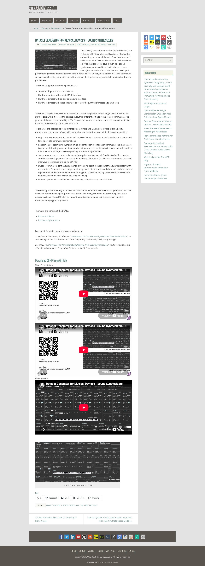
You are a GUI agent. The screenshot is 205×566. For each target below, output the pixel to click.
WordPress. (113, 562)
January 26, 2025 (66, 44)
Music (100, 551)
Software (95, 44)
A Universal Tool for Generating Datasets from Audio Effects (99, 236)
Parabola (101, 562)
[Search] (169, 60)
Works (104, 44)
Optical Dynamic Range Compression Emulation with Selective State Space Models (109, 519)
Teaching (121, 551)
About (82, 551)
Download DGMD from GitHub (51, 261)
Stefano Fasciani (43, 8)
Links (131, 551)
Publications (56, 28)
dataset (49, 505)
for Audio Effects (46, 216)
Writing (45, 28)
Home (35, 28)
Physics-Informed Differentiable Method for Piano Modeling (156, 167)
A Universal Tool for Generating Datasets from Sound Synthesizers (77, 244)
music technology (90, 505)
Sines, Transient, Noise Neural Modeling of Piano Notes (56, 519)
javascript (57, 505)
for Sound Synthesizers (49, 220)
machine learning (68, 505)
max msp (79, 505)
